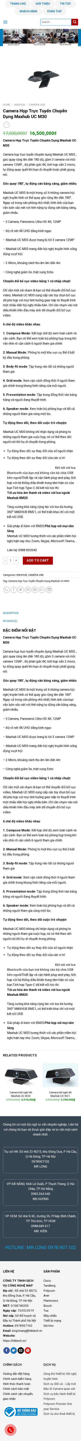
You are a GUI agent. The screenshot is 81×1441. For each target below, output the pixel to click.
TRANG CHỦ (18, 3)
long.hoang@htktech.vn (27, 1331)
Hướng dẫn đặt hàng (16, 1374)
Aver (46, 1295)
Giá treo (48, 1325)
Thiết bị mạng (52, 1320)
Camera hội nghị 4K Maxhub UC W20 (21, 1094)
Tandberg (49, 1285)
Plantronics (50, 1300)
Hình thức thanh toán (16, 1384)
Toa (45, 1310)
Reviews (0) (10, 621)
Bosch (47, 1306)
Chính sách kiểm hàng (17, 1379)
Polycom (49, 1290)
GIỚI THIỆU (43, 3)
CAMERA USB (37, 104)
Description (10, 613)
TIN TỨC (65, 3)
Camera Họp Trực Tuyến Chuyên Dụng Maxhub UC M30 (38, 580)
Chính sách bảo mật (16, 1389)
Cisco (47, 1280)
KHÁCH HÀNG (28, 11)
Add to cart (38, 560)
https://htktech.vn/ (15, 1340)
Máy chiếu (50, 1315)
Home (6, 104)
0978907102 (23, 1325)
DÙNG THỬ (54, 11)
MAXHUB (19, 104)
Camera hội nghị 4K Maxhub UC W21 (60, 1094)
